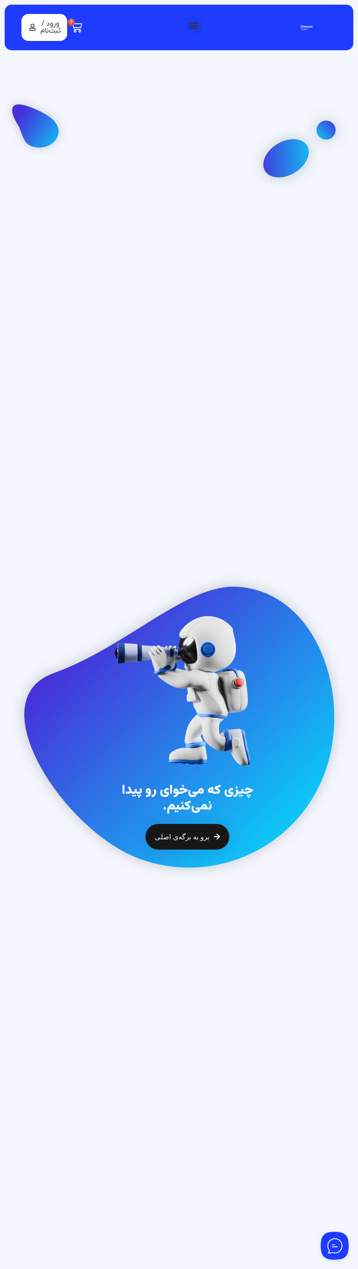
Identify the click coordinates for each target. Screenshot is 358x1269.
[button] (193, 25)
